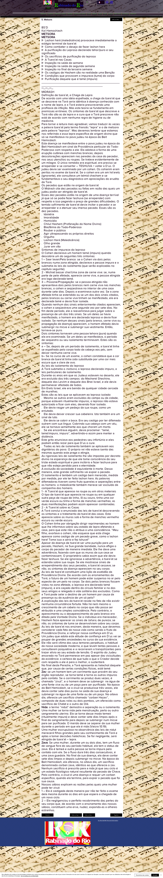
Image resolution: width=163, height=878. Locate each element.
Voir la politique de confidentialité (29, 876)
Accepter (155, 875)
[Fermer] (161, 875)
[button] (43, 14)
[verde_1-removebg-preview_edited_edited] (111, 2)
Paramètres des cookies (142, 875)
